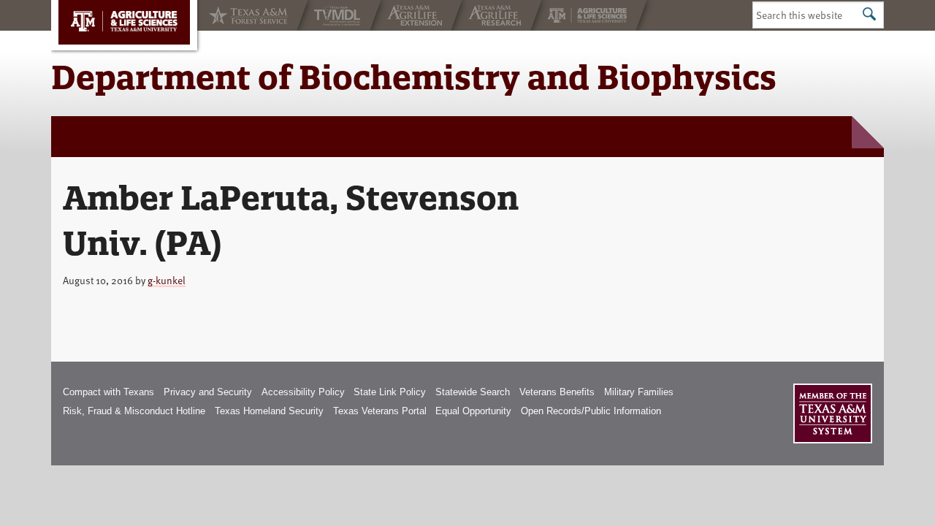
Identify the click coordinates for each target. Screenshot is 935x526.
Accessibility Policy (303, 391)
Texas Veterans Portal (380, 410)
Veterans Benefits (557, 391)
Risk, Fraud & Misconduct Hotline (134, 410)
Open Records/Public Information (591, 410)
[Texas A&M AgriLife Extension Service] (416, 15)
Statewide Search (472, 391)
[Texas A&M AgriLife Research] (496, 15)
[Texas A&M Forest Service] (246, 15)
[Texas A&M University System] (832, 413)
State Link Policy (390, 391)
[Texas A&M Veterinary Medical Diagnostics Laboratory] (338, 15)
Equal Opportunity (473, 410)
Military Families (638, 391)
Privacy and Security (208, 391)
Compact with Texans (108, 391)
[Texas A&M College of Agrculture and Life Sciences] (588, 15)
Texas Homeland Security (269, 410)
